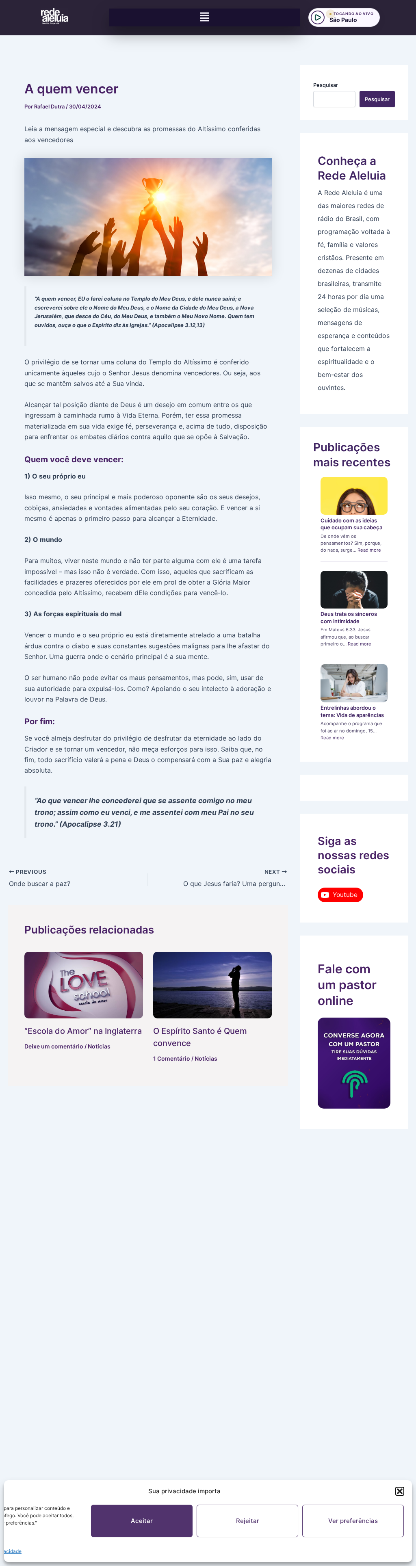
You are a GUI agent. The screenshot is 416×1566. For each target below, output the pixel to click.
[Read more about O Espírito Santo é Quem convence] (212, 985)
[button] (400, 1491)
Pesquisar (325, 85)
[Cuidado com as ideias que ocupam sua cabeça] (354, 496)
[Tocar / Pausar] (318, 17)
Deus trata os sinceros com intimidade (349, 617)
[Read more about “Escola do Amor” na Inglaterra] (83, 985)
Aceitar (142, 1521)
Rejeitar (247, 1521)
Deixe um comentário (53, 1046)
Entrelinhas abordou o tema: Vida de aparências (352, 711)
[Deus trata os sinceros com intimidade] (354, 590)
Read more (369, 550)
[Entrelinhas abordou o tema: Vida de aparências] (354, 683)
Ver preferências (353, 1521)
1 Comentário (171, 1058)
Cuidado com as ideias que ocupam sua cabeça (351, 524)
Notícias (99, 1046)
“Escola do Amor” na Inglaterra (83, 1031)
